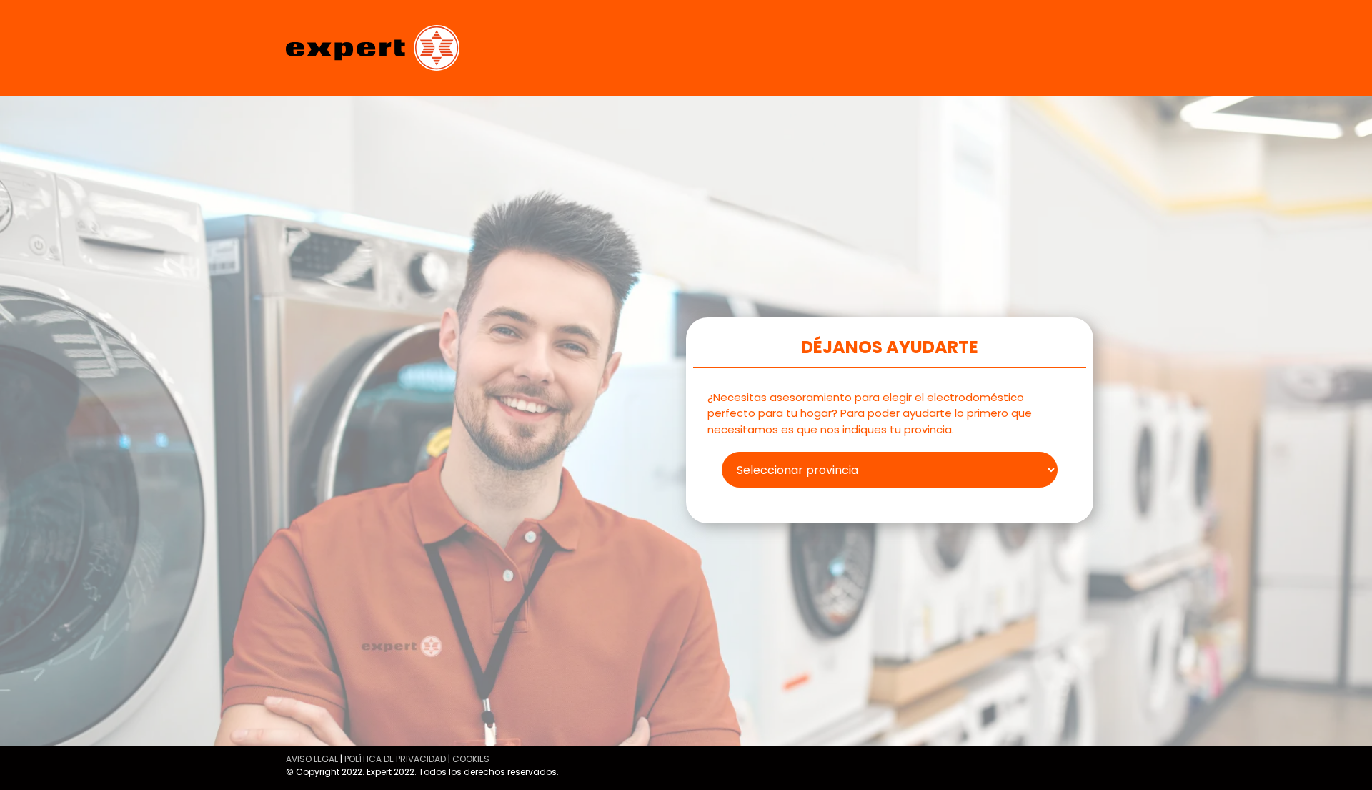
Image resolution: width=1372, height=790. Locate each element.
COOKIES (470, 759)
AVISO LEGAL (312, 759)
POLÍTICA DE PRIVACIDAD (395, 759)
